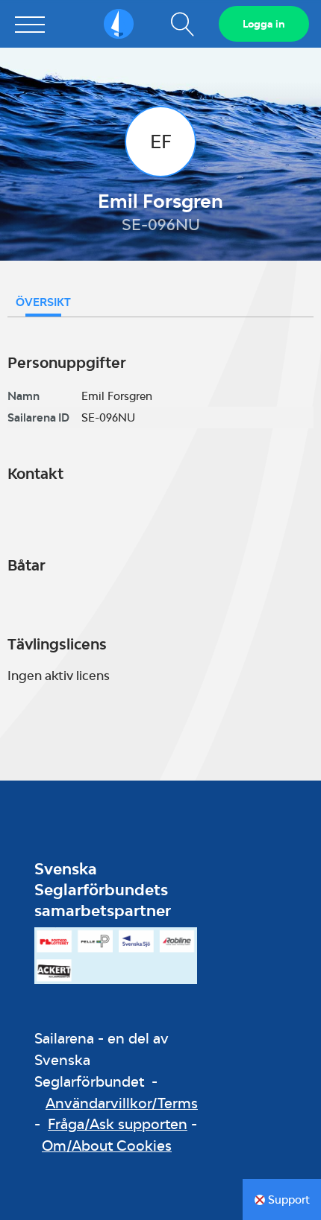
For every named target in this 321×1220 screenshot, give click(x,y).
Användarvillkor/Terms (122, 1103)
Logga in (264, 24)
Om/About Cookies (107, 1145)
